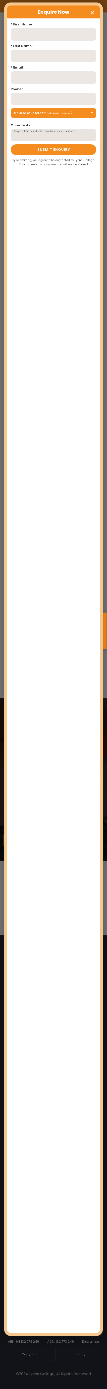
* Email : (17, 67)
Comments (20, 125)
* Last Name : (22, 46)
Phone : (17, 89)
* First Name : (22, 24)
